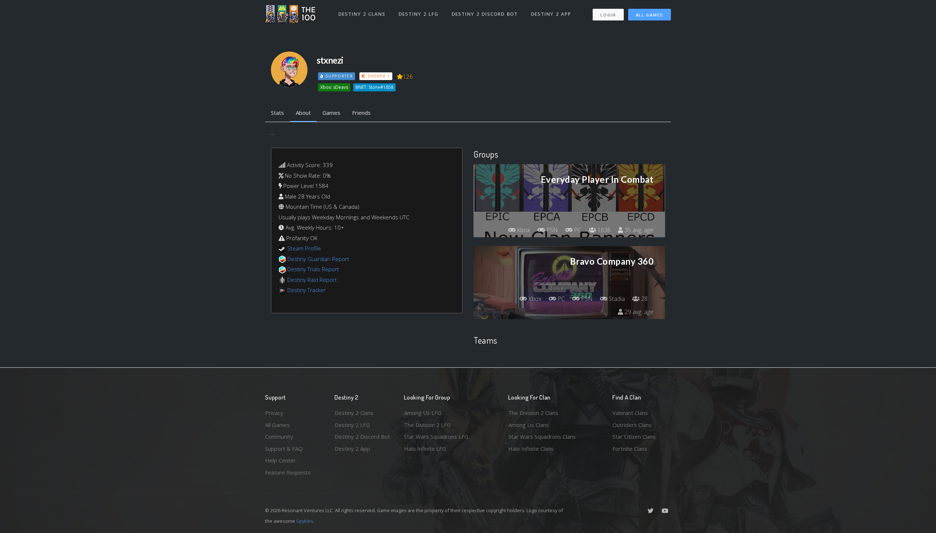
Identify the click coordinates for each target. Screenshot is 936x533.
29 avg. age (638, 312)
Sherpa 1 (378, 76)
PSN (551, 230)
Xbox (523, 230)
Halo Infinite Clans (531, 448)
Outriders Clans (632, 424)
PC (577, 230)
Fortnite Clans (629, 448)
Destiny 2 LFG (418, 14)
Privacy (274, 412)
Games (331, 112)
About (303, 112)
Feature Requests (288, 472)
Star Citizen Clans (634, 436)
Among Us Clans (528, 424)
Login (608, 15)
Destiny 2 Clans (361, 14)
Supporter (338, 76)
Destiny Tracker (306, 290)
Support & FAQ (284, 448)
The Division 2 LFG (427, 424)
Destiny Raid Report (312, 279)
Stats (277, 112)
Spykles (304, 521)
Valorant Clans (630, 412)
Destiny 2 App (551, 14)
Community (279, 436)
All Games (649, 15)
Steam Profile (304, 248)
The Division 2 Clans (533, 412)
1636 (603, 230)
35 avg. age (638, 230)
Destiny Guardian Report (318, 258)
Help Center (280, 460)
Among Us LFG (422, 412)
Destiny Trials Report (313, 269)
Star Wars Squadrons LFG (436, 436)
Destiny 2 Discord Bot (485, 14)
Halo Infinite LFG (425, 448)
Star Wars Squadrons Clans (542, 436)
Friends (361, 112)
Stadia (616, 299)
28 (643, 299)
